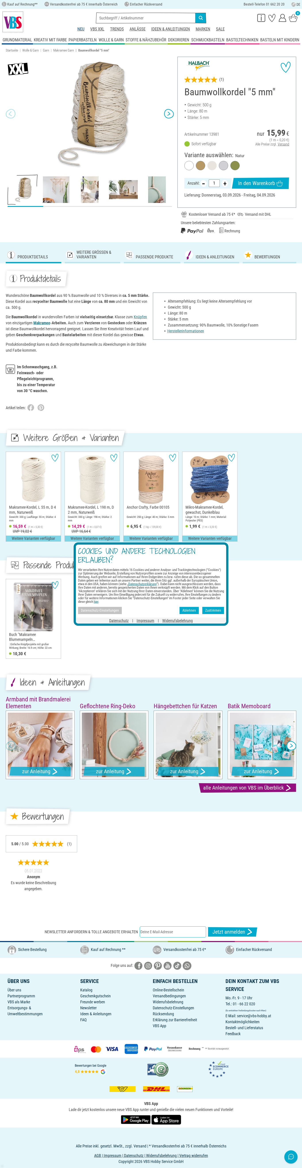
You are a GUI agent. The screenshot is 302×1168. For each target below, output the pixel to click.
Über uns (14, 990)
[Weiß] (189, 165)
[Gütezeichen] (158, 1069)
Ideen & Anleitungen (170, 29)
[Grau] (223, 165)
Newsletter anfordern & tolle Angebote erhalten (91, 931)
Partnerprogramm (21, 996)
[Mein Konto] (282, 17)
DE (298, 4)
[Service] (261, 17)
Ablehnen (189, 610)
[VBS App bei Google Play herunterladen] (136, 1119)
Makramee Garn (63, 50)
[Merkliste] (272, 17)
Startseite (12, 50)
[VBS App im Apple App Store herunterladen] (166, 1119)
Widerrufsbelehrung (168, 1002)
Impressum (145, 620)
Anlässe (137, 29)
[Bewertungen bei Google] (91, 1069)
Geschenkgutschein (95, 996)
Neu (80, 29)
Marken (203, 29)
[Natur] (212, 165)
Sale (220, 29)
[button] (10, 114)
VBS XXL (97, 29)
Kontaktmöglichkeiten (243, 1021)
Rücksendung (163, 1014)
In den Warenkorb (256, 183)
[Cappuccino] (200, 165)
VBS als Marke (19, 1002)
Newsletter (88, 1008)
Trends (117, 29)
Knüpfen (140, 317)
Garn (46, 50)
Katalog (86, 990)
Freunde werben (92, 1002)
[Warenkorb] (293, 17)
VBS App (159, 1025)
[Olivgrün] (235, 165)
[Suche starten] (200, 17)
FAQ (83, 1019)
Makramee (41, 323)
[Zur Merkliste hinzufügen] (285, 67)
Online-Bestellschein (168, 990)
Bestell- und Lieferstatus (244, 1027)
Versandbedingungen (169, 996)
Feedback (233, 1033)
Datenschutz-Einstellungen (173, 1008)
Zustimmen (213, 610)
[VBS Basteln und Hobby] (13, 22)
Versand (283, 144)
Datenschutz (119, 620)
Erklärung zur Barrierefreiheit (175, 1019)
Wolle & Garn (30, 50)
